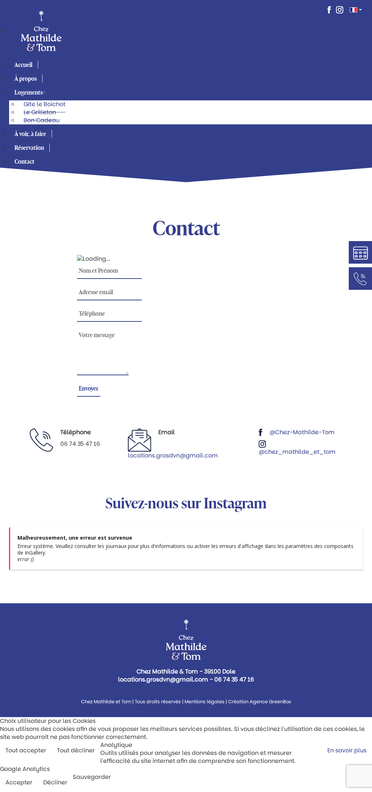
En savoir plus (347, 750)
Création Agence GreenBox (259, 702)
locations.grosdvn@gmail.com (173, 455)
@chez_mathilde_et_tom (297, 452)
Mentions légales (205, 702)
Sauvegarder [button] (92, 777)
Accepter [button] (18, 782)
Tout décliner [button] (76, 750)
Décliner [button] (55, 782)
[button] (31, 92)
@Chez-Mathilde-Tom (302, 432)
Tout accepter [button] (25, 750)
